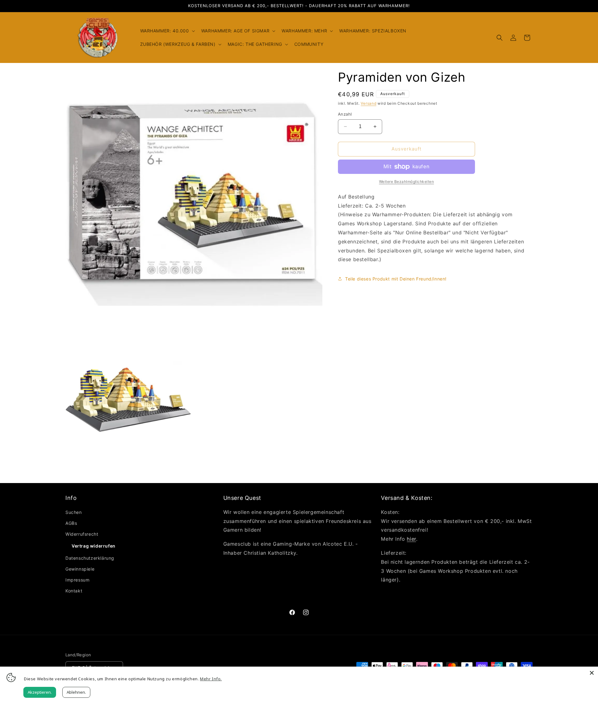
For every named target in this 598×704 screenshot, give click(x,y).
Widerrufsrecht (81, 534)
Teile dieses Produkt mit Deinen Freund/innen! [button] (396, 278)
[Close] (592, 673)
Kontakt (73, 590)
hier (411, 539)
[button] (166, 30)
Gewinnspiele (79, 569)
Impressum (77, 579)
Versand (368, 103)
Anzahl (345, 114)
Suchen (73, 512)
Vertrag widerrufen (94, 545)
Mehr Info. (211, 679)
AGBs (71, 523)
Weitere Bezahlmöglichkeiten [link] (406, 181)
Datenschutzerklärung (89, 558)
